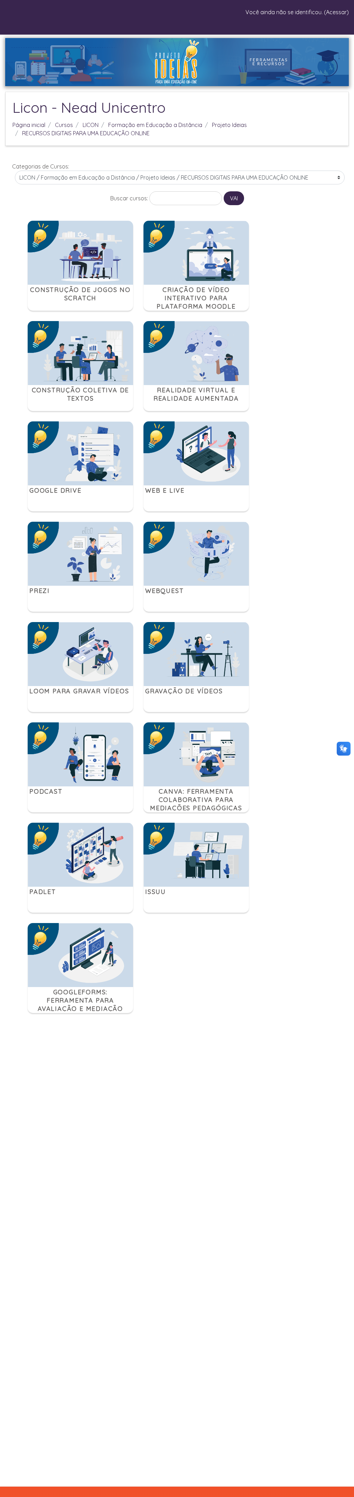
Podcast (46, 791)
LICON (91, 124)
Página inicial (28, 124)
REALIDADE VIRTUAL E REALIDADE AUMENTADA (196, 394)
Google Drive (55, 490)
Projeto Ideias (229, 124)
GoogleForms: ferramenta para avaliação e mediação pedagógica (80, 1004)
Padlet (42, 892)
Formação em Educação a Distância (155, 124)
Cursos (64, 124)
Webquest (164, 591)
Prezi (39, 591)
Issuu (155, 892)
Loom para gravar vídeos (79, 691)
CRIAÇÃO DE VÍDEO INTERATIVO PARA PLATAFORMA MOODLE (196, 298)
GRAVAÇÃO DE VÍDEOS (184, 691)
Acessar (336, 12)
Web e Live (165, 490)
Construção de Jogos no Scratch (80, 294)
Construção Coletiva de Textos (80, 394)
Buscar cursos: (129, 198)
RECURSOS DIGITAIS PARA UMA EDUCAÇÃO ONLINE (86, 133)
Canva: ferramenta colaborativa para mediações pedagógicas (196, 799)
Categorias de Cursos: (40, 166)
